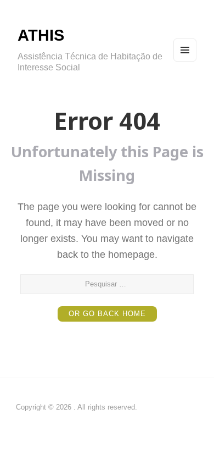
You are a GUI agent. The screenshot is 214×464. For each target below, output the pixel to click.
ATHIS (41, 35)
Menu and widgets (185, 61)
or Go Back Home (107, 314)
